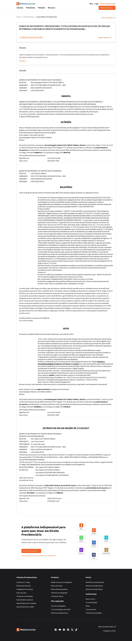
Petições (41, 7)
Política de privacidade (94, 613)
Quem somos (90, 599)
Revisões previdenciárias (94, 586)
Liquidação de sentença (24, 589)
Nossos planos (106, 7)
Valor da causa (21, 593)
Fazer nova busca (107, 18)
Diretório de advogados (59, 593)
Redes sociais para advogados (61, 582)
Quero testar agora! (30, 551)
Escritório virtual (57, 596)
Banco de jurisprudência (59, 589)
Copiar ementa (103, 37)
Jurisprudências (28, 17)
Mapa (88, 606)
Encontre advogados (58, 606)
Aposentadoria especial (24, 600)
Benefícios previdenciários (95, 582)
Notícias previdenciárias (59, 613)
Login (96, 4)
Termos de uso (91, 609)
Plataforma (30, 7)
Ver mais (22, 61)
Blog (91, 4)
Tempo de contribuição (24, 596)
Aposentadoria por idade (25, 607)
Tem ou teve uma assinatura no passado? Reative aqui (38, 556)
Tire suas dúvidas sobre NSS (60, 609)
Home (18, 17)
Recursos (51, 7)
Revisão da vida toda (23, 586)
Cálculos (19, 7)
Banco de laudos (56, 586)
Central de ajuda (91, 602)
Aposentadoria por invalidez (26, 603)
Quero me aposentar (108, 4)
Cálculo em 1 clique (23, 582)
